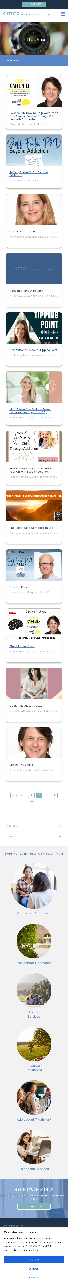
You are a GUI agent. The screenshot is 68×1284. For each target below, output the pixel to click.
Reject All (34, 1277)
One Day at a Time (22, 231)
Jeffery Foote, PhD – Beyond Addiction (28, 173)
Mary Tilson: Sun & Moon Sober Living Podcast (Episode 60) (30, 410)
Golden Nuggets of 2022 (25, 705)
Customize (34, 1268)
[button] (34, 60)
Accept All (34, 1259)
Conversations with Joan (26, 291)
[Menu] (63, 14)
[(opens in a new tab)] (34, 90)
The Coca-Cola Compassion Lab (31, 528)
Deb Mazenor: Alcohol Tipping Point (33, 350)
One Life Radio (19, 587)
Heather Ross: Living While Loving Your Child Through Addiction (31, 470)
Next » (34, 801)
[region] (34, 1255)
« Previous (18, 795)
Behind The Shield (21, 765)
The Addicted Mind (22, 646)
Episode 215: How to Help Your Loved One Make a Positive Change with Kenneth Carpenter (33, 116)
